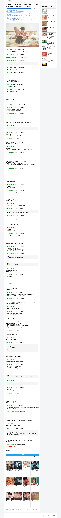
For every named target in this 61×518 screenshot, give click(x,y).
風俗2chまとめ (8, 450)
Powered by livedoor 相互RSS (11, 20)
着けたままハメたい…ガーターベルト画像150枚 (12, 18)
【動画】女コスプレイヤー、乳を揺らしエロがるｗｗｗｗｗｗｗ (14, 11)
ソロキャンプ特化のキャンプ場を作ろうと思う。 (12, 10)
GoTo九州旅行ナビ (53, 515)
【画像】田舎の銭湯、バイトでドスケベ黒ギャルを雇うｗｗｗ (14, 12)
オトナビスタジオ (44, 515)
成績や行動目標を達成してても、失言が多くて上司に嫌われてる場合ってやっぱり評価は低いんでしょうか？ (19, 8)
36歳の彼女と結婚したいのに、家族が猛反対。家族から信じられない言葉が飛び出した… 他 (17, 15)
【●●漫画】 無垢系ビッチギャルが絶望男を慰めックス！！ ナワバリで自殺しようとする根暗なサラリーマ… (19, 19)
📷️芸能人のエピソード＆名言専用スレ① (11, 16)
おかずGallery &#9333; (9, 14)
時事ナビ (49, 515)
